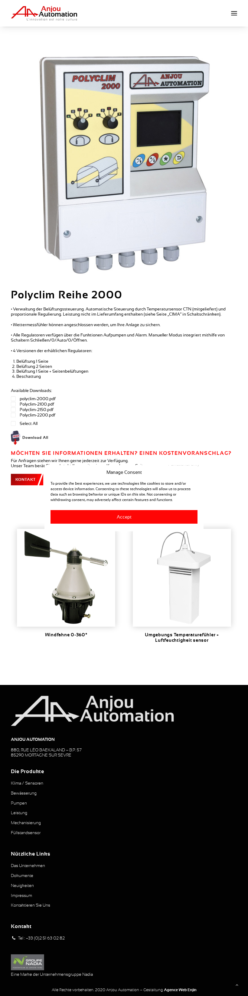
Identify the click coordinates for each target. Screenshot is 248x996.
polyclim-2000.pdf (38, 398)
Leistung (19, 812)
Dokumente (22, 875)
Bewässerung (24, 793)
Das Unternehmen (28, 865)
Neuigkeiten (22, 885)
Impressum (21, 895)
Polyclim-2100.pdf (37, 404)
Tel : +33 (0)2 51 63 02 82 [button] (41, 938)
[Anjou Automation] (44, 13)
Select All (29, 423)
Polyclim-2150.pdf (37, 409)
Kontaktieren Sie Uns (30, 905)
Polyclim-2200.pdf (37, 415)
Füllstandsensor (26, 832)
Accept (124, 516)
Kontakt (25, 479)
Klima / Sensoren (27, 783)
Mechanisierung (26, 822)
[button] (234, 13)
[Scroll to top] (236, 984)
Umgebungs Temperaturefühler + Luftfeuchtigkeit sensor (182, 637)
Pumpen (19, 803)
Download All (35, 437)
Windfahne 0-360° (66, 635)
